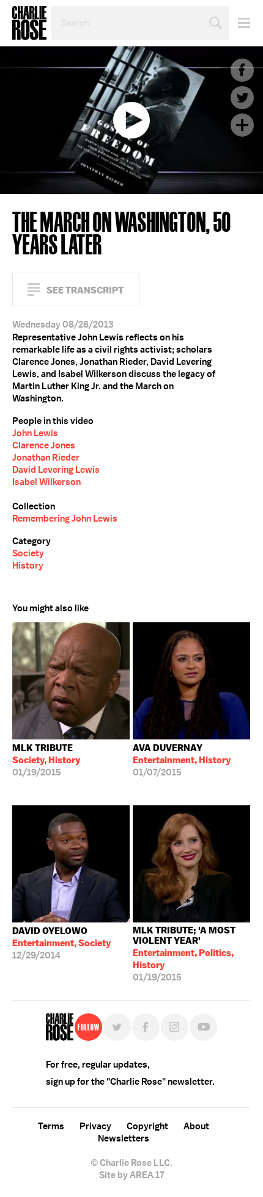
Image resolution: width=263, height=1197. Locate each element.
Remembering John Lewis (64, 518)
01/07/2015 (182, 760)
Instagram (174, 1027)
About (196, 1126)
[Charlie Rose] (59, 1027)
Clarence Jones (43, 445)
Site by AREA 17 (131, 1175)
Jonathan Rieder (46, 457)
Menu (239, 23)
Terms (51, 1126)
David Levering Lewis (56, 470)
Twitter (242, 97)
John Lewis (35, 433)
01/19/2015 (46, 760)
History (27, 565)
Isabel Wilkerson (46, 482)
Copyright (147, 1126)
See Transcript (85, 290)
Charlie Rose (29, 23)
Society (28, 553)
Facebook (242, 70)
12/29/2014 (61, 943)
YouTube (203, 1027)
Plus (242, 125)
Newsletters (123, 1138)
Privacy (95, 1126)
